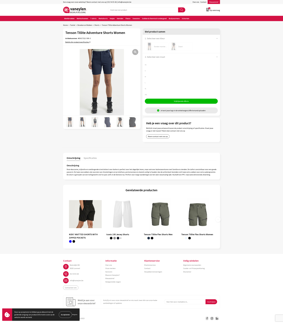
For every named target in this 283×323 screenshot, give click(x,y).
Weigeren (74, 314)
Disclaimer (187, 272)
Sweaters (136, 18)
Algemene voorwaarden (192, 265)
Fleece (127, 18)
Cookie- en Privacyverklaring (194, 268)
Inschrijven (211, 302)
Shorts (96, 25)
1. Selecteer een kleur (155, 38)
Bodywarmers (174, 18)
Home (65, 25)
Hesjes (112, 18)
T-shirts (93, 18)
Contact (203, 2)
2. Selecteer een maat (155, 56)
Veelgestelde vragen (113, 282)
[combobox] (143, 9)
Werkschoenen (82, 18)
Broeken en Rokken (84, 25)
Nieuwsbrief (213, 2)
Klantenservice (150, 265)
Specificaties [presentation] (90, 158)
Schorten (185, 18)
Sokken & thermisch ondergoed (154, 18)
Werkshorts (103, 18)
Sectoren (108, 272)
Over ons (196, 2)
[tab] (73, 158)
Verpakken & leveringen (153, 272)
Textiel (72, 25)
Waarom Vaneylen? (112, 275)
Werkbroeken (69, 18)
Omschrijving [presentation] (73, 158)
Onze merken (110, 268)
